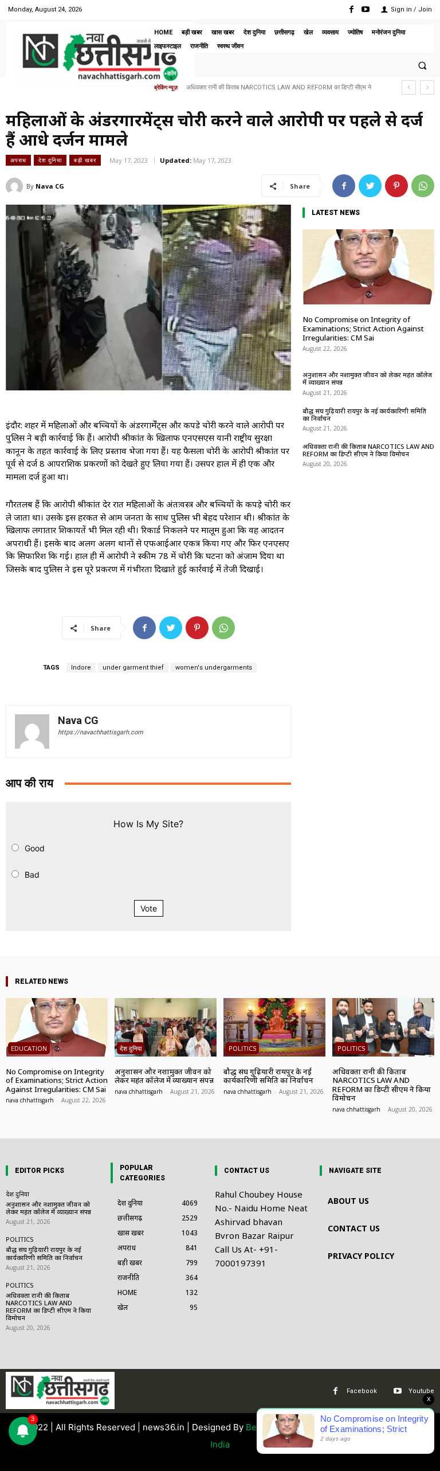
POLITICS (242, 1048)
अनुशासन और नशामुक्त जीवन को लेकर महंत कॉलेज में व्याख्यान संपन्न (367, 378)
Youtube (421, 1391)
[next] (427, 87)
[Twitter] (370, 185)
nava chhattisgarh (30, 1100)
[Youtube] (366, 9)
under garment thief (133, 667)
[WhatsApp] (422, 185)
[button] (422, 65)
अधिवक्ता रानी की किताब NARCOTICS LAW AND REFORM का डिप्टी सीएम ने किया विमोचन (368, 450)
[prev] (409, 87)
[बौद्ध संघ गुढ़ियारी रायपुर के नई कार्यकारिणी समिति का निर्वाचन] (274, 1027)
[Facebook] (351, 9)
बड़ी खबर (85, 160)
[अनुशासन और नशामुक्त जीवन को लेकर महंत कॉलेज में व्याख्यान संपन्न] (166, 1027)
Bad (32, 874)
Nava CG (50, 186)
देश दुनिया (50, 160)
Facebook (362, 1391)
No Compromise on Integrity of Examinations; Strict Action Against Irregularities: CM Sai (363, 328)
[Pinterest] (396, 185)
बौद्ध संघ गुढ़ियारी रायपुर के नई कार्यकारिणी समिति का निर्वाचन (364, 414)
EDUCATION (29, 1048)
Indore (81, 667)
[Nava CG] (16, 186)
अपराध (18, 160)
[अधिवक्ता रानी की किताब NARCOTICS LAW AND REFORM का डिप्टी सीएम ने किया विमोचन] (383, 1027)
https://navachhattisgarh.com (100, 732)
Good (35, 848)
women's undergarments (213, 667)
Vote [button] (148, 908)
